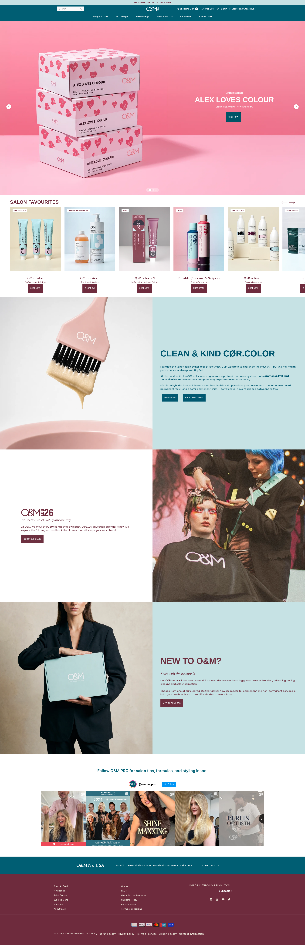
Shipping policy (168, 933)
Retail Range (60, 895)
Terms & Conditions (131, 908)
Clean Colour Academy (133, 895)
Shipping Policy (129, 899)
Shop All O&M (100, 16)
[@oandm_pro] (133, 784)
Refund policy (108, 933)
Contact (125, 886)
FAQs (124, 890)
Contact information (191, 933)
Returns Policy (128, 904)
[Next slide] (292, 202)
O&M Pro (68, 933)
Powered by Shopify (85, 933)
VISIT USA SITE (210, 865)
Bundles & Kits (61, 899)
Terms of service (147, 933)
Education (59, 904)
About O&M (205, 16)
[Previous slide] (284, 202)
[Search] (81, 9)
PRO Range (59, 890)
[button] (122, 16)
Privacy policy (126, 933)
